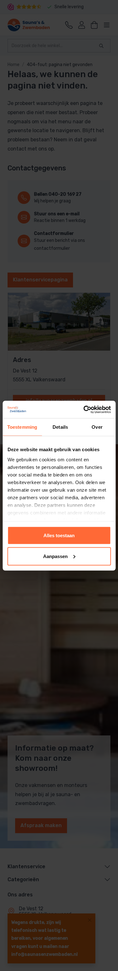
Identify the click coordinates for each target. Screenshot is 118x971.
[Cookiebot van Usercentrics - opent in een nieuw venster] (84, 409)
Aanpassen (55, 556)
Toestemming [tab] (22, 427)
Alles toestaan (59, 535)
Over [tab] (97, 427)
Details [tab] (60, 427)
